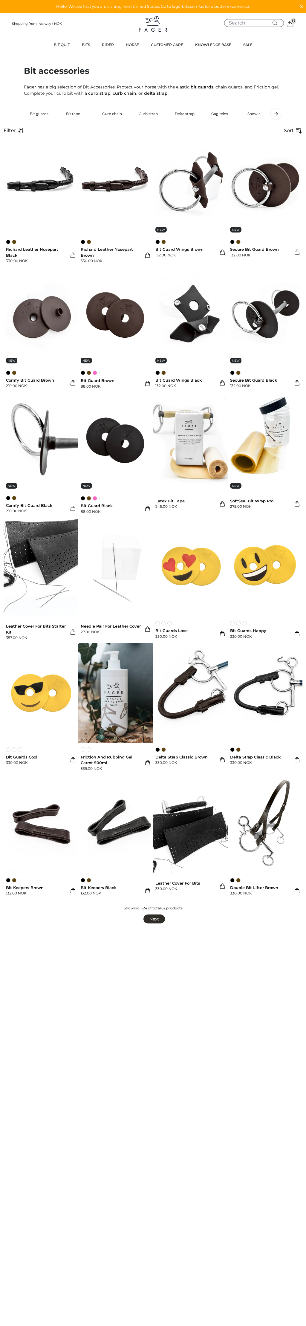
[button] (153, 6)
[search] (256, 23)
